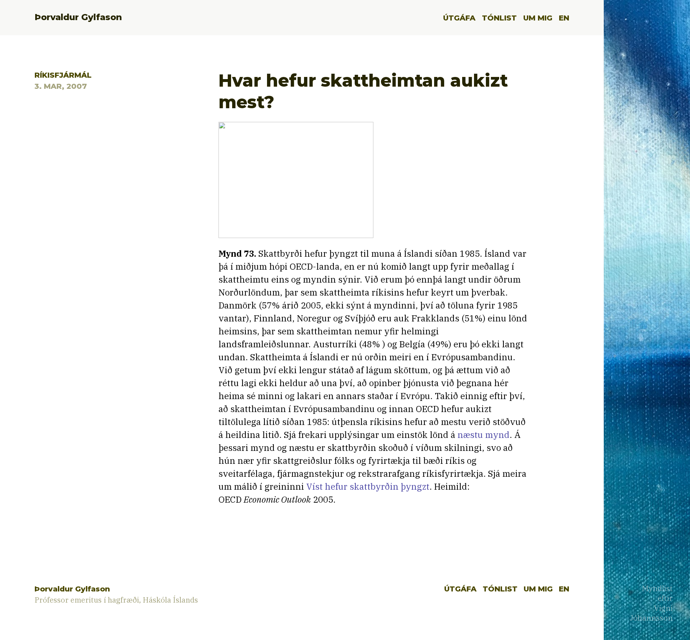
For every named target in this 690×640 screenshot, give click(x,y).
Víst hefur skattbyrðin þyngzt (367, 486)
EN (564, 17)
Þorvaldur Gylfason (78, 17)
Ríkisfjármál (63, 74)
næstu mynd (483, 434)
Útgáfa (459, 17)
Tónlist (499, 17)
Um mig (537, 17)
